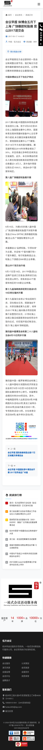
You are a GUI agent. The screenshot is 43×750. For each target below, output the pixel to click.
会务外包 (6, 676)
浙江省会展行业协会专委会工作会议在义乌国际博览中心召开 (22, 512)
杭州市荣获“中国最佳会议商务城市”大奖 (23, 532)
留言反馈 (9, 711)
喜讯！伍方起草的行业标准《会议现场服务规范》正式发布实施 (22, 504)
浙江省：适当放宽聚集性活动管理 (22, 539)
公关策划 (25, 663)
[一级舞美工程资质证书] (14, 738)
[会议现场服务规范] (14, 733)
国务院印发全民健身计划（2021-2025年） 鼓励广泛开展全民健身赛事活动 (23, 522)
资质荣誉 (25, 676)
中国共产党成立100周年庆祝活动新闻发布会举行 (23, 554)
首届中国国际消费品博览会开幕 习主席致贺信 (23, 546)
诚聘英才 (6, 680)
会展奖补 (25, 672)
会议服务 (6, 663)
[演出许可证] (28, 733)
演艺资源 (6, 667)
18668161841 (11, 702)
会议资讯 (18, 15)
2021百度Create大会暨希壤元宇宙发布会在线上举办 (22, 563)
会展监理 (6, 672)
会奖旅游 (25, 667)
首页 (10, 15)
